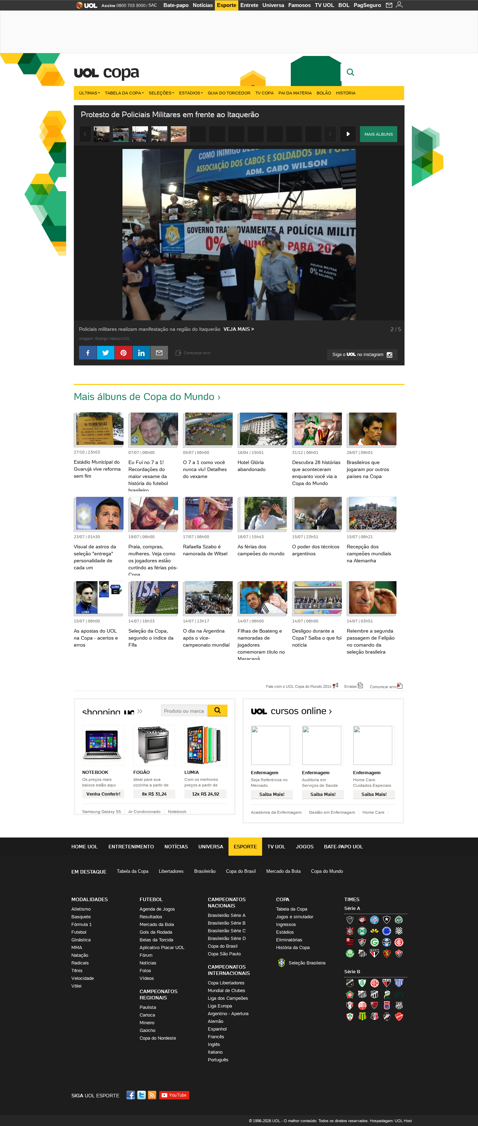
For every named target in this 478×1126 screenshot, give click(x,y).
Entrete (249, 5)
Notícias (203, 5)
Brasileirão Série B (227, 923)
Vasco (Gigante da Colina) (386, 1016)
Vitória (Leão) (399, 953)
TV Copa (264, 92)
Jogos (305, 846)
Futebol (78, 932)
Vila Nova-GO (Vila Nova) (399, 1016)
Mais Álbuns (379, 134)
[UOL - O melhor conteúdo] (84, 7)
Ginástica (81, 940)
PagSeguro (367, 5)
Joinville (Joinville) (350, 1005)
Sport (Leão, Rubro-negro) (386, 953)
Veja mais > (239, 329)
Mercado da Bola (283, 871)
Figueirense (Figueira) (399, 930)
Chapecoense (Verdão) (399, 919)
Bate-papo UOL (343, 846)
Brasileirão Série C (227, 931)
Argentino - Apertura (228, 1014)
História (346, 92)
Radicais (80, 963)
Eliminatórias (289, 940)
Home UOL (84, 846)
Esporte (226, 5)
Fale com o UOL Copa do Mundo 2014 (298, 686)
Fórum (146, 955)
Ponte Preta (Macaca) (399, 1005)
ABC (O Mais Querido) (350, 983)
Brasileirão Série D (227, 938)
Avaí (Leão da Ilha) (399, 983)
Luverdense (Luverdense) (386, 994)
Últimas (88, 92)
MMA (76, 947)
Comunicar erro (383, 686)
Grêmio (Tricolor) (386, 942)
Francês (216, 1037)
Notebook (177, 811)
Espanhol (217, 1029)
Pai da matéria (295, 92)
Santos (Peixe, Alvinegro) (362, 953)
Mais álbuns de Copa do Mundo (144, 396)
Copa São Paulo (224, 954)
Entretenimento (131, 846)
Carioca (147, 1015)
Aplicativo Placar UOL (162, 947)
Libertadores (171, 871)
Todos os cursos (380, 713)
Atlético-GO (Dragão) (386, 983)
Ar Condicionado (144, 811)
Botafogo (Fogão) (386, 919)
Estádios (189, 92)
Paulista (148, 1007)
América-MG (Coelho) (362, 983)
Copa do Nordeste (158, 1038)
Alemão (215, 1021)
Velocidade (82, 978)
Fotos (145, 971)
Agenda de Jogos (157, 909)
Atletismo (81, 909)
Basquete (81, 917)
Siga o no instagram (358, 354)
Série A (352, 908)
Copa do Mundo (327, 871)
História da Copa (293, 947)
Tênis (77, 971)
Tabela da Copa (123, 92)
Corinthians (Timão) (350, 930)
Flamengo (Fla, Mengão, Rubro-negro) (350, 942)
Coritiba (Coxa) (362, 930)
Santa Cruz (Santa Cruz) (374, 1016)
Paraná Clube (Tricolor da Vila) (386, 1005)
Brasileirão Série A (227, 915)
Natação (79, 955)
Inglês (214, 1044)
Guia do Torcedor (229, 92)
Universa (273, 5)
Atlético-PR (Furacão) (362, 919)
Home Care (374, 812)
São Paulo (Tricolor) (374, 953)
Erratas (350, 686)
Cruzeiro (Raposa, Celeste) (386, 930)
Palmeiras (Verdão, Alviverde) (350, 953)
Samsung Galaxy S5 (101, 811)
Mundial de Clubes (226, 990)
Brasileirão (205, 871)
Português (218, 1060)
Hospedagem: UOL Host (391, 1120)
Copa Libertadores (226, 983)
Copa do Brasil (241, 871)
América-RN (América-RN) (374, 983)
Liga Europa (220, 1006)
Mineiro (147, 1023)
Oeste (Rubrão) (374, 1005)
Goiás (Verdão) (374, 942)
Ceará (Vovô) (374, 994)
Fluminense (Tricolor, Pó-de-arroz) (362, 942)
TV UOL (324, 5)
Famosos (299, 5)
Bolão (324, 92)
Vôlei (76, 986)
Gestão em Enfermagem (332, 812)
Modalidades (89, 899)
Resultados (151, 917)
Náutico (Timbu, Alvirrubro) (362, 1005)
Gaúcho (147, 1030)
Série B (352, 972)
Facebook (131, 1095)
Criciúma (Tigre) (374, 930)
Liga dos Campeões (228, 998)
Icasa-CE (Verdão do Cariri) (399, 994)
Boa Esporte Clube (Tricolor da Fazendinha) (350, 994)
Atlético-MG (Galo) (350, 919)
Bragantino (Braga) (362, 994)
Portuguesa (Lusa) (350, 1016)
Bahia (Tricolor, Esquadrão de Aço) (374, 919)
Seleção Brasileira (307, 963)
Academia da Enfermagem (276, 812)
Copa (121, 71)
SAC (152, 5)
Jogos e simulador (294, 917)
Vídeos (147, 978)
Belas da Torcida (156, 940)
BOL (344, 5)
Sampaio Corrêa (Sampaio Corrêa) (362, 1016)
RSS (152, 1095)
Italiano (215, 1052)
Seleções (160, 92)
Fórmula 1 (81, 924)
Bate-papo (176, 5)
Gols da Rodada (156, 932)
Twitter (142, 1095)
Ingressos (286, 924)
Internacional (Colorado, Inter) (399, 942)
